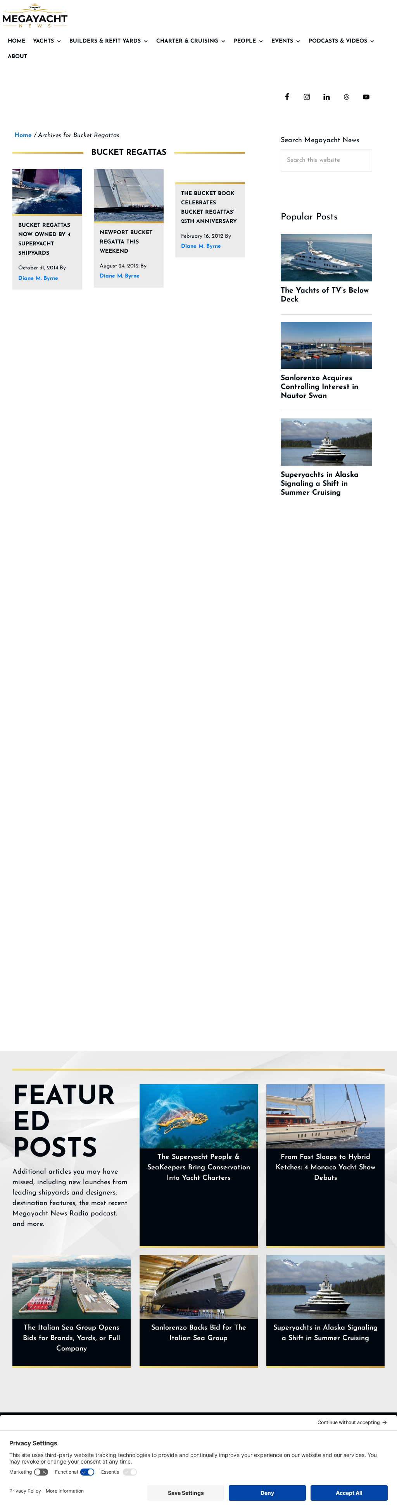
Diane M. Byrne (38, 278)
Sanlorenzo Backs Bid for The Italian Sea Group (198, 1333)
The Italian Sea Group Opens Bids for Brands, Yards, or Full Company (71, 1338)
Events (282, 41)
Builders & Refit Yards (105, 41)
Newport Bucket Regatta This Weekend (126, 242)
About (17, 57)
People (245, 41)
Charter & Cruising (187, 41)
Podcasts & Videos (338, 41)
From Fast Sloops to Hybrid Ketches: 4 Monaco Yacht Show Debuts (325, 1168)
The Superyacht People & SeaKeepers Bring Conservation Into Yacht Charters (198, 1168)
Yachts (43, 41)
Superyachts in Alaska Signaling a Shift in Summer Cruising (325, 1333)
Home (16, 41)
